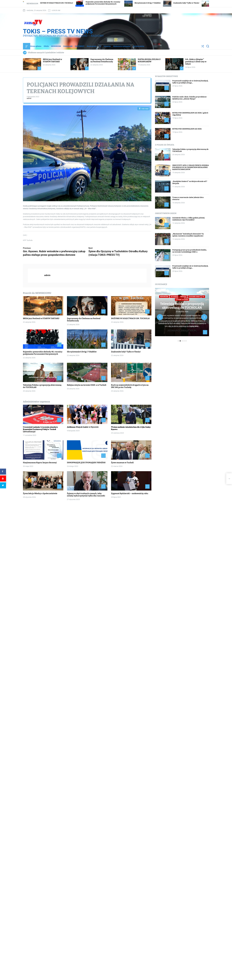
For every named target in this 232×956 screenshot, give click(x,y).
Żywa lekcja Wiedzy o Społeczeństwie (40, 493)
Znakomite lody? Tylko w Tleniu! (122, 3)
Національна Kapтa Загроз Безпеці (40, 462)
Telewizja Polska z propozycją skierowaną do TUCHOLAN (42, 386)
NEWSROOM (56, 46)
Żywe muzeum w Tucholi (122, 462)
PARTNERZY (79, 46)
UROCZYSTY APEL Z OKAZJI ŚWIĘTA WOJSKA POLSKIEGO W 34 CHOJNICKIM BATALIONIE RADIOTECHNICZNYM (190, 167)
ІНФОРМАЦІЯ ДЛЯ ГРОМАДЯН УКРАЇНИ (86, 462)
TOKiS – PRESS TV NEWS (58, 31)
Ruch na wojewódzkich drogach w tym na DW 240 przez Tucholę (130, 386)
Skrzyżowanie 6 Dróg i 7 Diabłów (84, 3)
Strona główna (35, 46)
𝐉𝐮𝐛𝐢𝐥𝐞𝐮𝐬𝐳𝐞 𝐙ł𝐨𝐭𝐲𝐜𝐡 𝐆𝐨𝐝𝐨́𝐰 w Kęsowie (83, 427)
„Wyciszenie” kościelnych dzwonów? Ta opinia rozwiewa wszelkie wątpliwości (188, 235)
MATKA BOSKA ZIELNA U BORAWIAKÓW (149, 60)
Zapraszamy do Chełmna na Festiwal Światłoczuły (101, 60)
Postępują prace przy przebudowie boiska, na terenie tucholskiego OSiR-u (189, 251)
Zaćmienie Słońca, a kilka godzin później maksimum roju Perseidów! (188, 219)
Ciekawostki (67, 46)
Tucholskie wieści (194, 296)
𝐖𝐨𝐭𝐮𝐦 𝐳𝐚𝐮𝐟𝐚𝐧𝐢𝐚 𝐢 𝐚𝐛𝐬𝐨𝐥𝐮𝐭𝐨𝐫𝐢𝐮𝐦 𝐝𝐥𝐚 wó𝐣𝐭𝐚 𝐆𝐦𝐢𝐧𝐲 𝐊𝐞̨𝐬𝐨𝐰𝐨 (131, 428)
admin (29, 98)
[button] (160, 317)
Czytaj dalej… (194, 326)
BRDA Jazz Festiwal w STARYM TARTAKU (52, 60)
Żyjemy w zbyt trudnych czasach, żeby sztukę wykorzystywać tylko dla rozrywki (86, 494)
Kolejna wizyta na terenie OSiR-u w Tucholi (86, 385)
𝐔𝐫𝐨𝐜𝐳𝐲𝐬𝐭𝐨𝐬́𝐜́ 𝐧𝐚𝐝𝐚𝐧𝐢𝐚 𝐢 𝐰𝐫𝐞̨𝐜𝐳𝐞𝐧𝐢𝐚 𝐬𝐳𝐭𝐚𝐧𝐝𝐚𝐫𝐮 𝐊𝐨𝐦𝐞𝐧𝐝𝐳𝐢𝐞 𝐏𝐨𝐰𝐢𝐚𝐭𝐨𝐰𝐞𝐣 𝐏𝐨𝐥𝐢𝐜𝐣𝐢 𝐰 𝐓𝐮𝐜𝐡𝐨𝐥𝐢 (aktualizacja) (40, 429)
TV (100, 46)
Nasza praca (91, 46)
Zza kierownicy (138, 46)
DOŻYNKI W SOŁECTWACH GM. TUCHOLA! (130, 318)
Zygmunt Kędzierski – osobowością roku (129, 493)
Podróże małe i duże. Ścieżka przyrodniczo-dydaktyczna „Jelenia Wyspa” (189, 98)
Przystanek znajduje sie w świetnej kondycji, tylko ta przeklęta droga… (190, 82)
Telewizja (107, 46)
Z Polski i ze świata (182, 299)
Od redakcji (174, 296)
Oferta (46, 46)
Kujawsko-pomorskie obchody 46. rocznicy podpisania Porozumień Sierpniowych (42, 353)
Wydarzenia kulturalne (121, 46)
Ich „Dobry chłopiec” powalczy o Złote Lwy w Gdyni (195, 61)
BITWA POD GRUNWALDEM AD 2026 (187, 129)
